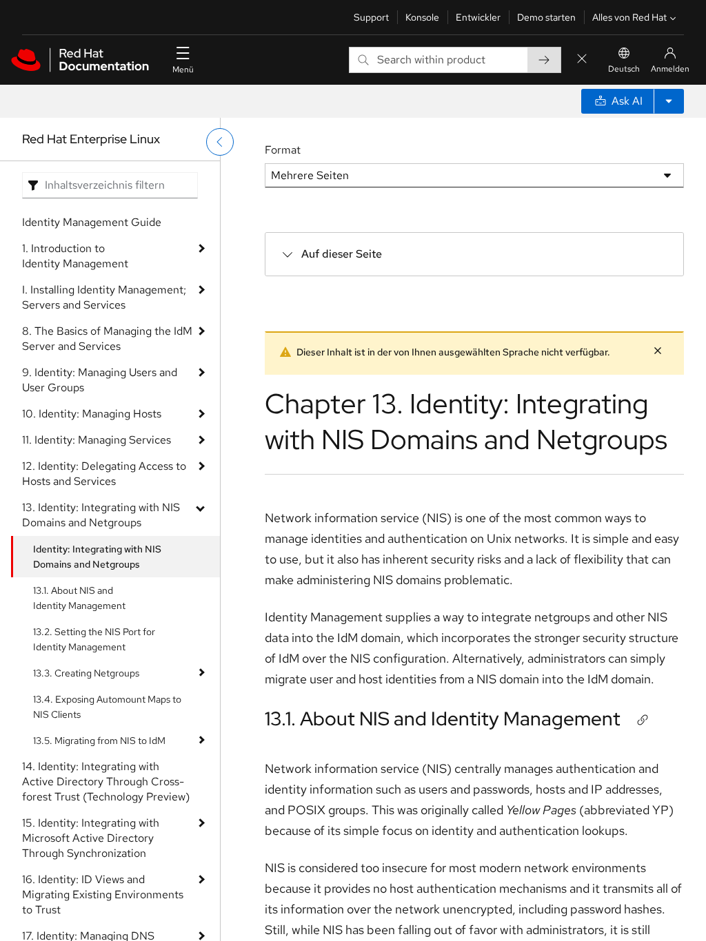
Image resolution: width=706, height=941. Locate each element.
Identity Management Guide (91, 222)
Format (283, 150)
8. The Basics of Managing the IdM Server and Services (107, 338)
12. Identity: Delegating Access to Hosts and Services (104, 473)
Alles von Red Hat (629, 17)
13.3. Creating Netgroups (86, 673)
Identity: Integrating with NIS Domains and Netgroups (97, 556)
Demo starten (546, 17)
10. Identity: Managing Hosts (91, 413)
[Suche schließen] (582, 59)
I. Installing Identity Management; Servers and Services (104, 297)
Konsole (422, 17)
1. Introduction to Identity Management (75, 256)
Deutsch (624, 68)
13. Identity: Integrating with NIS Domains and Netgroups (101, 515)
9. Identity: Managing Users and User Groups (99, 380)
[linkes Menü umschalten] (220, 142)
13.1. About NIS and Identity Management (79, 598)
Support (371, 17)
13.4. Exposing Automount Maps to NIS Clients (107, 707)
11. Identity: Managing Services (96, 440)
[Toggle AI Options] (669, 101)
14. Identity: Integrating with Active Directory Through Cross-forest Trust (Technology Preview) (106, 781)
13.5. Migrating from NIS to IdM (99, 740)
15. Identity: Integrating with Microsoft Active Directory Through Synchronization (90, 838)
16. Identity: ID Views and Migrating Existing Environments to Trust (102, 894)
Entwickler (478, 17)
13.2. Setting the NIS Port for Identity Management (94, 639)
